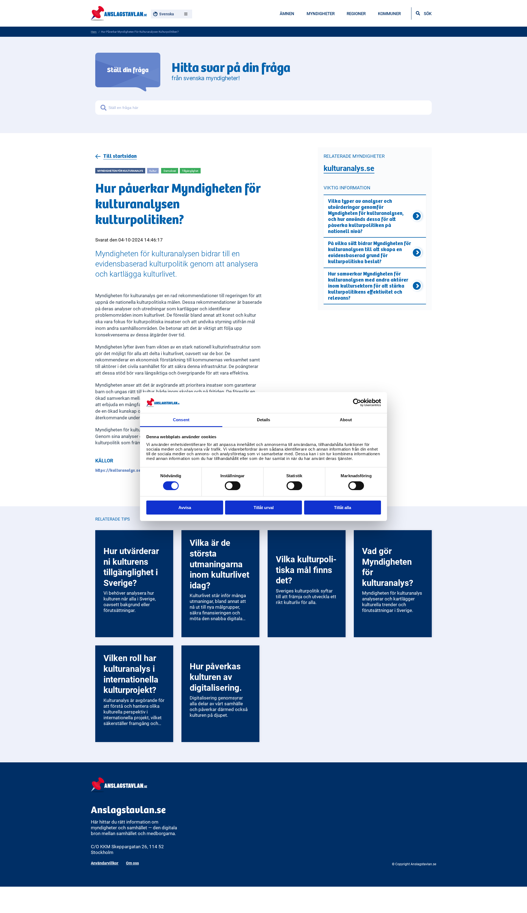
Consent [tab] (181, 419)
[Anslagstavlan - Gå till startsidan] (119, 12)
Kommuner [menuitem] (389, 13)
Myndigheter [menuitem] (321, 13)
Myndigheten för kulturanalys (120, 171)
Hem (94, 31)
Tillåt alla (342, 507)
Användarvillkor (104, 863)
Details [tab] (263, 419)
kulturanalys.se (349, 168)
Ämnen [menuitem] (287, 13)
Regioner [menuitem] (356, 13)
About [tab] (346, 419)
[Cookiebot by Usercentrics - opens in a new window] (357, 402)
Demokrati (170, 171)
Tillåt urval (264, 507)
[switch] (232, 485)
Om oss (132, 863)
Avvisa (184, 507)
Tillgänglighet (190, 171)
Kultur (152, 171)
